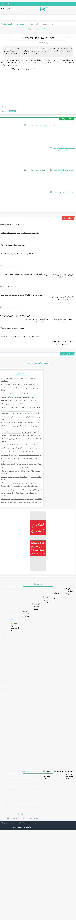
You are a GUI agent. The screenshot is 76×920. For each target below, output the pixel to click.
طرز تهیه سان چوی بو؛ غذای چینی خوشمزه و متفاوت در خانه (21, 502)
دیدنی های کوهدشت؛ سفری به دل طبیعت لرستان (17, 393)
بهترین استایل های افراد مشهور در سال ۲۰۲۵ (15, 316)
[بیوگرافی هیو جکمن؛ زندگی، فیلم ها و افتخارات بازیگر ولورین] (63, 192)
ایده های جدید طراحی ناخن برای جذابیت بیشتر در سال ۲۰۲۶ (21, 274)
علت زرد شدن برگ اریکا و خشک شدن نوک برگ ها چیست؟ (20, 432)
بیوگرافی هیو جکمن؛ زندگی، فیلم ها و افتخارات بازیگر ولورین (21, 422)
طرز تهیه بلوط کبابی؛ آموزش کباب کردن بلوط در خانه (18, 400)
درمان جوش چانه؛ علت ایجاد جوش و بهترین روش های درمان (21, 455)
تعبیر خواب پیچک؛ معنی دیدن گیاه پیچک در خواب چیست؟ (19, 486)
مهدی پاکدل (3, 111)
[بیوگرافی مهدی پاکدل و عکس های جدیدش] (36, 125)
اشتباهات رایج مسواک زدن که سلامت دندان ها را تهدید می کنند (21, 499)
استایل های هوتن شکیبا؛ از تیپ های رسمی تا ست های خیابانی (21, 295)
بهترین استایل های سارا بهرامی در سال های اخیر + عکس (19, 233)
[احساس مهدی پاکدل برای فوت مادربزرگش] (63, 172)
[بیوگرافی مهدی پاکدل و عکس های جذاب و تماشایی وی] (36, 170)
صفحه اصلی (17, 827)
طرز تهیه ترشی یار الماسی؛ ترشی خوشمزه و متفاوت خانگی (20, 467)
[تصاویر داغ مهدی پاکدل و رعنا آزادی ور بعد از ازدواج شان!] (63, 126)
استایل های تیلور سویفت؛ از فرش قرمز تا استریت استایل (20, 336)
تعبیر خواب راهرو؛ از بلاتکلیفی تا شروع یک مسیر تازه (18, 384)
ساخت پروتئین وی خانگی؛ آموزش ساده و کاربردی (17, 397)
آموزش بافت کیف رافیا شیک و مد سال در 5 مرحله (5, 671)
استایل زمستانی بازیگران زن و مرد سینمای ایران (16, 253)
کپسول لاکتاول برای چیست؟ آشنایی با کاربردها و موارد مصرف (21, 489)
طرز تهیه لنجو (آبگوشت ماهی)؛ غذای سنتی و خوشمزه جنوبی (20, 435)
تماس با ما (6, 4)
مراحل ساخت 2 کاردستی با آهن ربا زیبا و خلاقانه (16, 404)
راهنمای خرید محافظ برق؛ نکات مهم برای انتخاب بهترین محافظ (21, 464)
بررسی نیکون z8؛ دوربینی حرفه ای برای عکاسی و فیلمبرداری (21, 444)
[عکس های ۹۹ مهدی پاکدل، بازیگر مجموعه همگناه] (63, 150)
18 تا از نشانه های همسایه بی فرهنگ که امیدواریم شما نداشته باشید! (5, 685)
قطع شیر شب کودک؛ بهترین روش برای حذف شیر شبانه (19, 482)
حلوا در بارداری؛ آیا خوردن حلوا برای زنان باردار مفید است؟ (20, 413)
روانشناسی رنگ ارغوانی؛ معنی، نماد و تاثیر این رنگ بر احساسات (21, 589)
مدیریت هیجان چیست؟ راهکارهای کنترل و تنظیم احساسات (20, 448)
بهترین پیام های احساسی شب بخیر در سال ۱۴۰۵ (17, 451)
